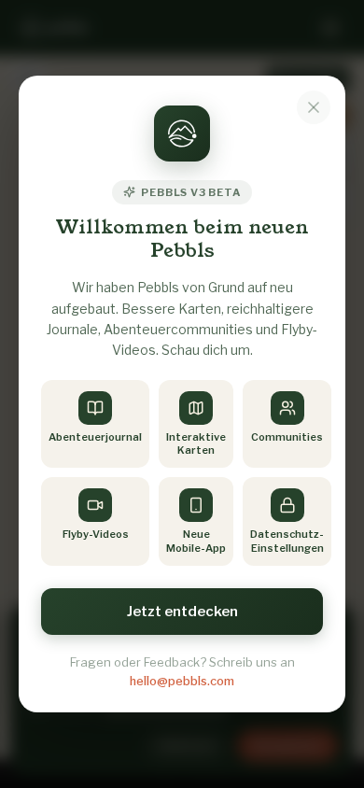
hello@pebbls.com (182, 680)
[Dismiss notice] (313, 107)
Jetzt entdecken (182, 611)
